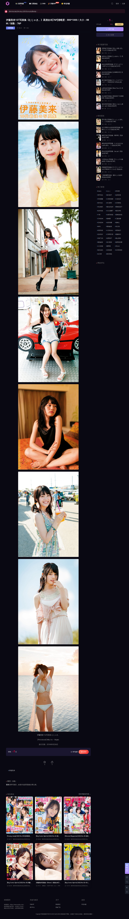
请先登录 (83, 752)
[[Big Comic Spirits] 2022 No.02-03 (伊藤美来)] (77, 861)
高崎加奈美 (119, 214)
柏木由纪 (100, 250)
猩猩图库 (7, 3)
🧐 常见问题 (65, 4)
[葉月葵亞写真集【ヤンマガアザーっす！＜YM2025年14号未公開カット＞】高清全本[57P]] (98, 82)
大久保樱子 (110, 210)
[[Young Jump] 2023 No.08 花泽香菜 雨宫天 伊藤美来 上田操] (19, 815)
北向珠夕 (100, 234)
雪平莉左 (100, 195)
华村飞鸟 (100, 238)
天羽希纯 (118, 203)
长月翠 (100, 254)
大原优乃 (118, 199)
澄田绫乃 (118, 230)
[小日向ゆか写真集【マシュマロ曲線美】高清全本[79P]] (98, 161)
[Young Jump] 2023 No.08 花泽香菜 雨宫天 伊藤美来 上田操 (19, 836)
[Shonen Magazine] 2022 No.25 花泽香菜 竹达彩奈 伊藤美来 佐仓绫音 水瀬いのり (77, 836)
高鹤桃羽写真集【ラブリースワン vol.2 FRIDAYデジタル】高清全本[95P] (112, 169)
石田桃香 (109, 250)
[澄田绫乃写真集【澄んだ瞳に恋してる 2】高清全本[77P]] (98, 50)
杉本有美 (100, 210)
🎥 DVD (42, 4)
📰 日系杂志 (33, 4)
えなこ (109, 191)
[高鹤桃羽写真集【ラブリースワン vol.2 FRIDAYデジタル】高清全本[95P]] (98, 169)
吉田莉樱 (109, 222)
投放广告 (58, 907)
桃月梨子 (109, 195)
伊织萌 (118, 191)
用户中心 (32, 907)
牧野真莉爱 (119, 242)
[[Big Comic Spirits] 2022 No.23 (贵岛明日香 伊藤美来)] (48, 815)
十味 (99, 214)
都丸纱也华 (110, 207)
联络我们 (58, 904)
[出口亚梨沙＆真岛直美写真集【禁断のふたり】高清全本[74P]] (98, 130)
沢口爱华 (109, 203)
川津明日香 (110, 234)
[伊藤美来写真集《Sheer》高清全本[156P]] (48, 861)
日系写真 (10, 28)
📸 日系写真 (20, 3)
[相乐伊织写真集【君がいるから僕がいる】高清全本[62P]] (98, 106)
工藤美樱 (118, 218)
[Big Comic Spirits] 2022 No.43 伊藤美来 (19, 883)
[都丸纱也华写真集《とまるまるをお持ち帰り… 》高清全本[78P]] (98, 145)
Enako (99, 191)
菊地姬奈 (100, 242)
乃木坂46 (100, 218)
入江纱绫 (100, 246)
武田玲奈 (100, 230)
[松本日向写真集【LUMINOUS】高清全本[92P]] (98, 74)
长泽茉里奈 (119, 250)
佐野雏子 (109, 238)
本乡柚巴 (100, 207)
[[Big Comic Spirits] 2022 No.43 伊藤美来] (19, 861)
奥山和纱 (118, 238)
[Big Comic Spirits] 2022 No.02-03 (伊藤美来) (77, 883)
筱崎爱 (109, 218)
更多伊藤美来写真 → (85, 794)
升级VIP (119, 24)
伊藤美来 (40, 735)
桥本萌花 (109, 254)
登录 (7, 785)
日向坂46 (100, 222)
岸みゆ (118, 246)
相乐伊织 (118, 210)
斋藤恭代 (118, 234)
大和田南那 (110, 199)
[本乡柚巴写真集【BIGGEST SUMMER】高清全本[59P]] (98, 98)
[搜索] (112, 3)
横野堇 (109, 246)
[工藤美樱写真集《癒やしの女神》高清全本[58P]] (98, 177)
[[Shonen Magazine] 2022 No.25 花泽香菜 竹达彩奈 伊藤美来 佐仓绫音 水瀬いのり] (77, 815)
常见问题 (84, 904)
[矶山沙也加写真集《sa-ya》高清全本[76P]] (98, 153)
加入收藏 (110, 35)
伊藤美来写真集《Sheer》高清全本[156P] (48, 883)
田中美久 (100, 203)
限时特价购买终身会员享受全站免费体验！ (23, 11)
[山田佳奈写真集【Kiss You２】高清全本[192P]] (98, 90)
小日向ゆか (110, 230)
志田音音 (118, 195)
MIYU (99, 226)
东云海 (118, 226)
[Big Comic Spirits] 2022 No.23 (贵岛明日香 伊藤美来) (48, 836)
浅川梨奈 (109, 242)
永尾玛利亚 (110, 214)
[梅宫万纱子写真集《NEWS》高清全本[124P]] (98, 138)
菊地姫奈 (109, 226)
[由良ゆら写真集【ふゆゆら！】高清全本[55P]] (98, 58)
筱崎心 (118, 222)
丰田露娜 (100, 199)
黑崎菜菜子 (119, 207)
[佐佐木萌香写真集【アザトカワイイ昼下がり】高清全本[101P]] (98, 66)
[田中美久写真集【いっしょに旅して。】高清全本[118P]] (98, 122)
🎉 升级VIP (53, 3)
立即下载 (110, 29)
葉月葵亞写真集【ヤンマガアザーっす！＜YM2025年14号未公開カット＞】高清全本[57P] (112, 82)
